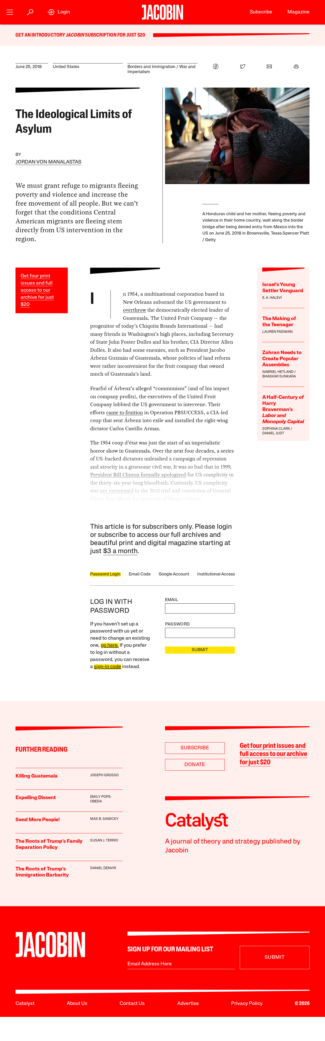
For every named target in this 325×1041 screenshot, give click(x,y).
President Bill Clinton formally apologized (138, 474)
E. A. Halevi (272, 298)
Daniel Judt (273, 433)
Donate (194, 764)
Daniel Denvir (103, 868)
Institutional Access (216, 574)
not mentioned (117, 490)
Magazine (298, 12)
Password (177, 624)
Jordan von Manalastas (48, 162)
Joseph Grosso (104, 775)
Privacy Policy (247, 1003)
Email (171, 600)
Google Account (174, 574)
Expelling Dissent (35, 797)
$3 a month (120, 551)
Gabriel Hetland (278, 372)
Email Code (140, 574)
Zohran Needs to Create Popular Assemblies (282, 359)
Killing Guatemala (36, 776)
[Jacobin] (162, 12)
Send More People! (37, 819)
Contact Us (132, 1003)
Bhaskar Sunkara (279, 376)
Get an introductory (40, 35)
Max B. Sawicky (104, 819)
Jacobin (75, 35)
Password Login (105, 574)
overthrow (134, 310)
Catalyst (25, 1003)
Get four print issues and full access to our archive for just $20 (37, 290)
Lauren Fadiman (277, 332)
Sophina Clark (276, 429)
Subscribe (261, 12)
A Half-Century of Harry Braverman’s (283, 409)
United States (66, 67)
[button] (10, 11)
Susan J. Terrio (104, 840)
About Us (77, 1003)
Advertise (188, 1003)
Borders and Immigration (151, 67)
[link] (58, 12)
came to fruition (124, 412)
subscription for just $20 (114, 35)
